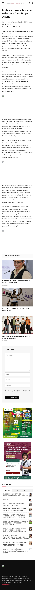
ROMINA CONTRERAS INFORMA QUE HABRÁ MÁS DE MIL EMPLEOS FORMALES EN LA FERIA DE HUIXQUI (14, 530)
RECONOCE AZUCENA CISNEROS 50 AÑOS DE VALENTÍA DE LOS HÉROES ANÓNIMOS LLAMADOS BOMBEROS (14, 516)
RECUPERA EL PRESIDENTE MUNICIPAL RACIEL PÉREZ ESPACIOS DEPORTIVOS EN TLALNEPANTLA (15, 523)
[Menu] (3, 3)
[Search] (32, 3)
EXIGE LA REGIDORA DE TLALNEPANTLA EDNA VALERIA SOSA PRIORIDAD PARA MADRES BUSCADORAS (16, 537)
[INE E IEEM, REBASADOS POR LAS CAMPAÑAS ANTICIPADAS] (17, 297)
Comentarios (27, 490)
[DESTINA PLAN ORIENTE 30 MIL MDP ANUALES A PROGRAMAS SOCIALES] (17, 325)
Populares (17, 490)
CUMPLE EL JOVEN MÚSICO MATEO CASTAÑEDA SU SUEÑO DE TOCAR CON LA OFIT (15, 551)
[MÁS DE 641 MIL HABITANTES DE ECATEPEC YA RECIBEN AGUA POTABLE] (17, 269)
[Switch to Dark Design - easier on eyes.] (29, 3)
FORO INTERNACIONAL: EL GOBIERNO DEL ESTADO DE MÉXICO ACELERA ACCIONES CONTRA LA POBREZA (15, 544)
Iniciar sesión (6, 584)
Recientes (7, 490)
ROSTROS (6, 499)
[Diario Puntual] (17, 3)
